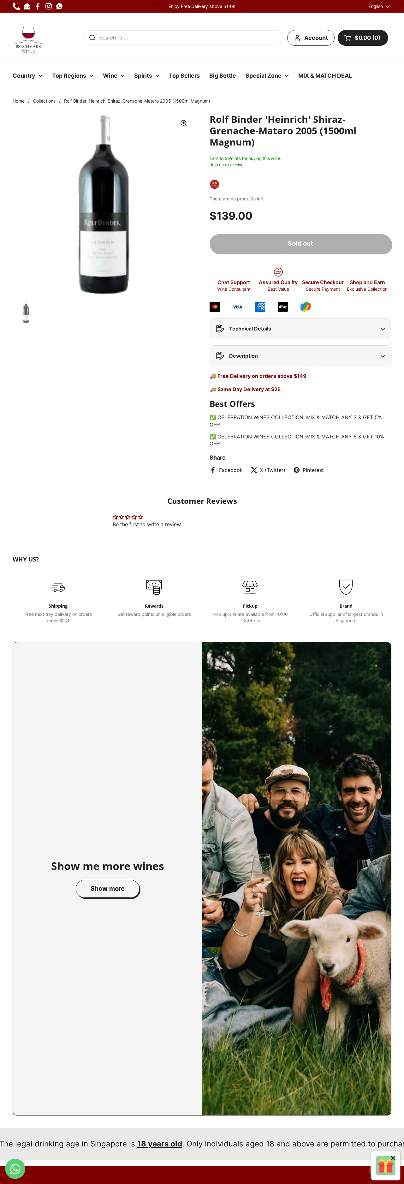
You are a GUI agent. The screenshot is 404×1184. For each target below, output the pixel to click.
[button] (363, 38)
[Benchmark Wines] (28, 38)
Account (316, 37)
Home (19, 101)
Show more (108, 888)
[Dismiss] (393, 1159)
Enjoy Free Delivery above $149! (202, 6)
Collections (44, 101)
